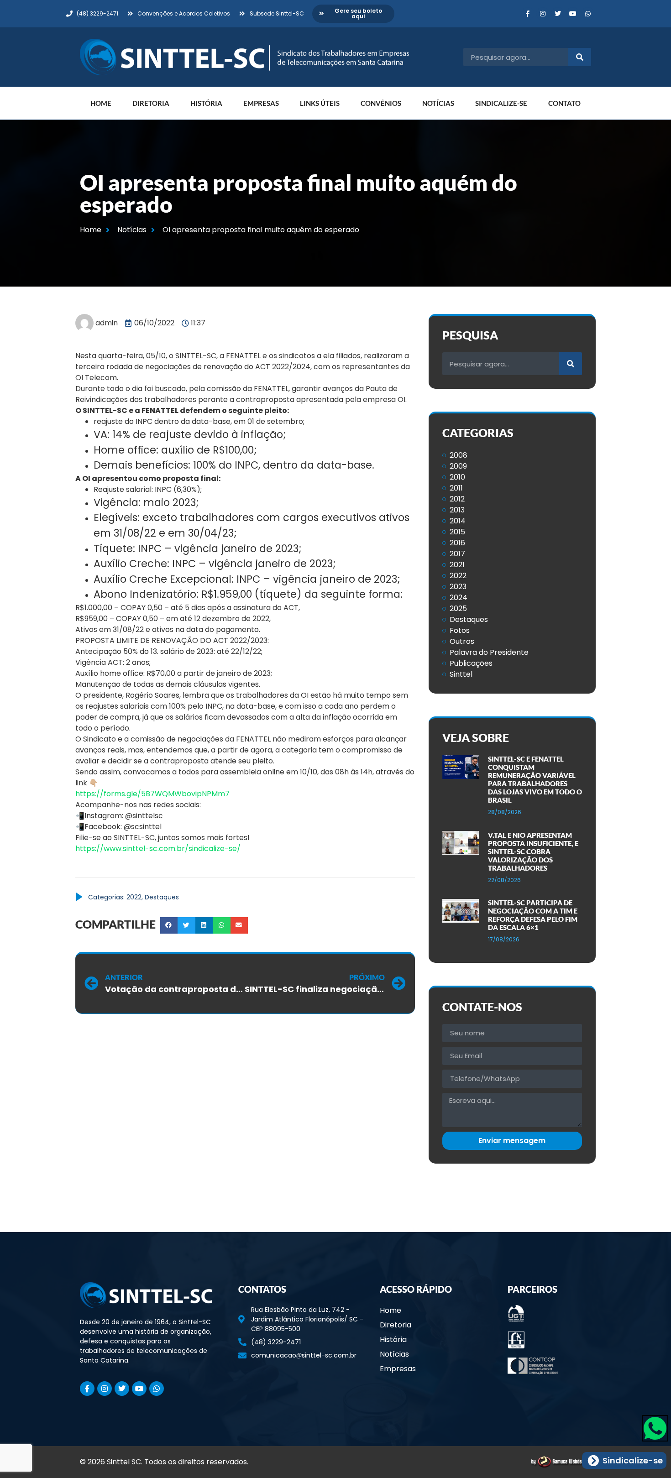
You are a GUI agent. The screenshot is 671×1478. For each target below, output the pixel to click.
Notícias (438, 103)
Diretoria (150, 103)
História (206, 103)
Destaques (162, 897)
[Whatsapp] (588, 13)
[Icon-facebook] (527, 13)
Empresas (261, 103)
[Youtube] (572, 13)
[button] (169, 925)
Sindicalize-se (501, 103)
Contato (564, 103)
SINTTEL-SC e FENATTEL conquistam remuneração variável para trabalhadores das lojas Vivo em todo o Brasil (535, 779)
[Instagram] (542, 13)
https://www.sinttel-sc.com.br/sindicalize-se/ (158, 848)
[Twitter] (557, 13)
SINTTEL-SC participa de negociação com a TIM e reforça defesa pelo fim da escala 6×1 (532, 914)
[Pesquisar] (579, 57)
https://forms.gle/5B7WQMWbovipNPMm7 (152, 794)
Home (100, 103)
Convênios (381, 103)
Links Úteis (320, 103)
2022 (134, 897)
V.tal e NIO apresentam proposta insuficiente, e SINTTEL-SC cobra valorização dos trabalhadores (533, 851)
